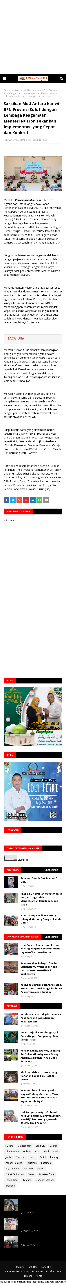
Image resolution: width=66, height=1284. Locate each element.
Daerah (53, 1145)
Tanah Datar (12, 1180)
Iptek (55, 1151)
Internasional (42, 1151)
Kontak (39, 1275)
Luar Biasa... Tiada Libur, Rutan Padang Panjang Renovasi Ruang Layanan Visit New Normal (40, 948)
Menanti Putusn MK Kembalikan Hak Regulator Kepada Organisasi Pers (41, 1223)
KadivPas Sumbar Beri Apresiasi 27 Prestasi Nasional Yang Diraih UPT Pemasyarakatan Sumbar (41, 988)
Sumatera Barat (46, 1174)
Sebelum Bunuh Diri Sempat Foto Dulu (41, 879)
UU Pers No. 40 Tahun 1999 (46, 1271)
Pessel (40, 1168)
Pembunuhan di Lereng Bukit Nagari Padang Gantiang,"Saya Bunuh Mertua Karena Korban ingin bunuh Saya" (39, 1096)
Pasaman (46, 1162)
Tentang (27, 1180)
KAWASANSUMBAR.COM (18, 139)
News (32, 1157)
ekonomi (10, 1185)
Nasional (20, 1157)
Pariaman (32, 1162)
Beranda (8, 90)
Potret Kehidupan (15, 1174)
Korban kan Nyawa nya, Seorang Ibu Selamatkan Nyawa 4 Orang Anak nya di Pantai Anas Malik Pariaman (40, 1056)
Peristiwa (28, 1168)
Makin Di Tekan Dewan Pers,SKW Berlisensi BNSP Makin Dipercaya (40, 1239)
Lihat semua (51, 869)
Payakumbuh (12, 1168)
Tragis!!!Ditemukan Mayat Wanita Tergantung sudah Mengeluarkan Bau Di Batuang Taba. (41, 899)
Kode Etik (46, 1267)
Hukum (27, 1151)
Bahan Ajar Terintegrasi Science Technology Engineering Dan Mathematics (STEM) (40, 1204)
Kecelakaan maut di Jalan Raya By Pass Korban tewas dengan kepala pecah (41, 1018)
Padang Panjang (14, 1162)
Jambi (8, 1157)
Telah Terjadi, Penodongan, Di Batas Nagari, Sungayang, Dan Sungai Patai (39, 1036)
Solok (31, 1174)
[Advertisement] (33, 37)
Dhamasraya (12, 1151)
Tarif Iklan (32, 1267)
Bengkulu (40, 1145)
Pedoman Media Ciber (17, 1271)
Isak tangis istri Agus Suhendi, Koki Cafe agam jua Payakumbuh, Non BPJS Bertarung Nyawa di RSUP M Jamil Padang (41, 1117)
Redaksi (20, 1267)
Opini (43, 1157)
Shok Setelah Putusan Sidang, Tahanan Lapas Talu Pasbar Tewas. (39, 1076)
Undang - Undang (45, 1180)
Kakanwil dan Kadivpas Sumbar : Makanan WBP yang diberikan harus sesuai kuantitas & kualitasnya (40, 968)
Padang (54, 1157)
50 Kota (9, 1145)
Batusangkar (24, 1145)
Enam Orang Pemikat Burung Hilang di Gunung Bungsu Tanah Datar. (41, 919)
